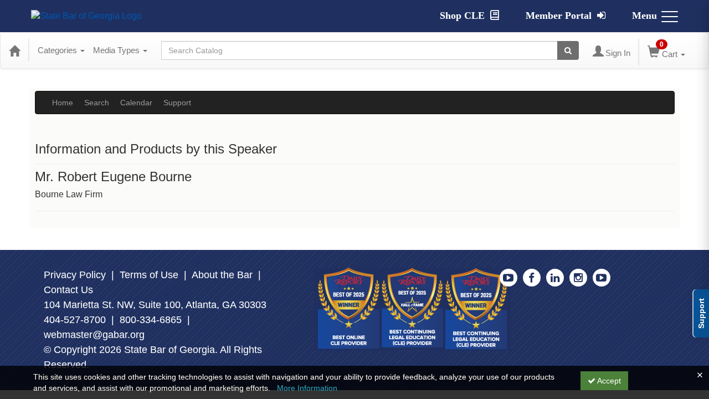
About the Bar (222, 274)
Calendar (136, 102)
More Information (307, 387)
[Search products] (568, 50)
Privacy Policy (75, 274)
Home (62, 102)
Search (96, 102)
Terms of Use (149, 274)
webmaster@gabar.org (94, 334)
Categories (58, 50)
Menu (644, 15)
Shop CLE (463, 15)
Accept (608, 380)
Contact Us (68, 289)
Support (177, 102)
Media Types (117, 50)
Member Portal (560, 15)
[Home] (14, 50)
